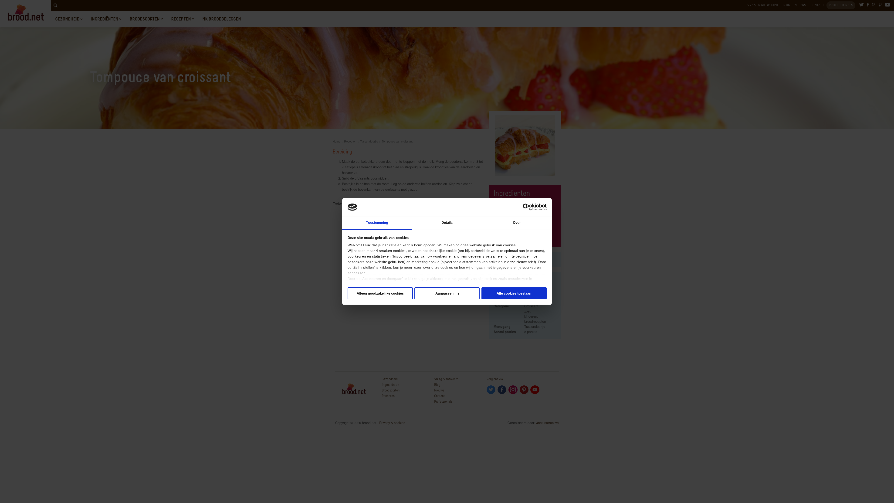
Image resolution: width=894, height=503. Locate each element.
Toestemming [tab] (377, 222)
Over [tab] (517, 222)
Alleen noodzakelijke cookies (380, 293)
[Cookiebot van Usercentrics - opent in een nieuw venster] (526, 207)
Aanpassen (444, 293)
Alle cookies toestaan (514, 293)
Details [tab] (447, 222)
